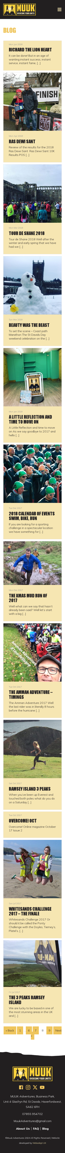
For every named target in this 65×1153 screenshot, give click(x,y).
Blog (45, 1128)
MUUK (19, 9)
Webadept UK (39, 1143)
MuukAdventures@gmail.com (32, 1121)
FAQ (36, 1128)
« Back (10, 1030)
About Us (23, 1128)
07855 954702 (32, 1114)
